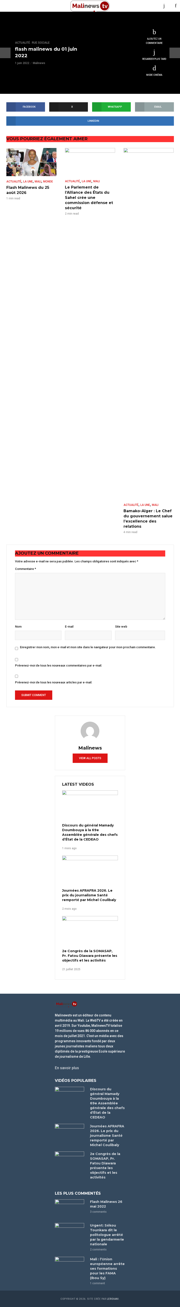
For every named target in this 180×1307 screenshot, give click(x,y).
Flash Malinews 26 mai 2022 (106, 1204)
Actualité (22, 42)
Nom (18, 626)
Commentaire (25, 569)
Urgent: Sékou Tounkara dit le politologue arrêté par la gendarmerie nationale (107, 1234)
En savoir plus (67, 1068)
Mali (38, 181)
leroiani (113, 1299)
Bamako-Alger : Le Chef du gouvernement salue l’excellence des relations (148, 519)
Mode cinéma (154, 75)
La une (28, 181)
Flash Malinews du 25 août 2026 (27, 190)
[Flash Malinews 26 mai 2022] (70, 1209)
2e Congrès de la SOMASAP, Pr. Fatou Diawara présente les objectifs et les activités (89, 955)
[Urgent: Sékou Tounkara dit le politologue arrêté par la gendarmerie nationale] (70, 1233)
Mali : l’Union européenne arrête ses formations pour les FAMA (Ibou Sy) (107, 1268)
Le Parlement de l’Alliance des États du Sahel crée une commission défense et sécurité (89, 197)
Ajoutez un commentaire (154, 41)
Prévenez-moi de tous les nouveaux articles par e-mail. (53, 682)
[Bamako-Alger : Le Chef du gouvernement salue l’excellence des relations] (149, 324)
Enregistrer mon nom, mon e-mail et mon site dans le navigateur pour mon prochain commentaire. (88, 647)
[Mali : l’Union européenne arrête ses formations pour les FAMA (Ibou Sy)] (70, 1266)
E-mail (69, 626)
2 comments (98, 1249)
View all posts (90, 758)
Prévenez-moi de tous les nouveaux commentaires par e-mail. (58, 665)
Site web (121, 626)
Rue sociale (41, 42)
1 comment (97, 1283)
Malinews (39, 63)
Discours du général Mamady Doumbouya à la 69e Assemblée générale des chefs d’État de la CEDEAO (90, 832)
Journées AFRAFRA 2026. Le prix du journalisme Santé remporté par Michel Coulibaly (89, 895)
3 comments (98, 1211)
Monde (48, 181)
